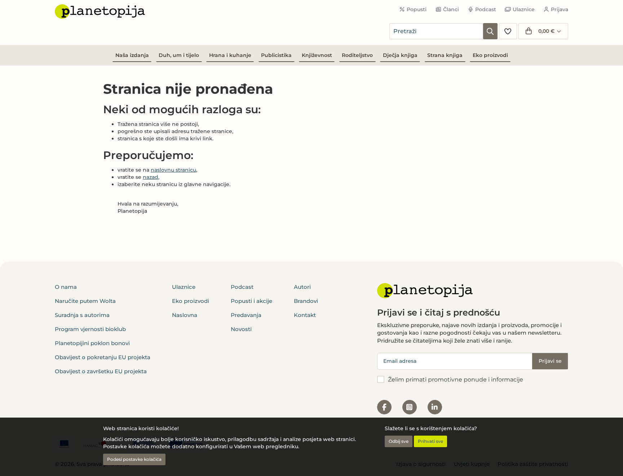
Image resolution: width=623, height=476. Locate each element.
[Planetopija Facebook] (384, 407)
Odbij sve (398, 441)
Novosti (241, 329)
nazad (150, 177)
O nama (66, 286)
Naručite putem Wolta (85, 301)
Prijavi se (550, 361)
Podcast (485, 9)
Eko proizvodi (490, 55)
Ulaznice (524, 9)
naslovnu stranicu (173, 170)
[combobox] (436, 31)
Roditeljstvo (357, 55)
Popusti (417, 9)
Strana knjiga (445, 55)
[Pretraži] (490, 31)
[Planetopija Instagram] (409, 407)
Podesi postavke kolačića (134, 459)
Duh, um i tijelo (179, 55)
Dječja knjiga (400, 55)
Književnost (317, 55)
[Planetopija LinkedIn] (435, 407)
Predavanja (246, 315)
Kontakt (305, 315)
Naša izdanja (132, 55)
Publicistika (276, 55)
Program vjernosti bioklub (90, 329)
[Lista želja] (508, 31)
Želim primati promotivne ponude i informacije (455, 379)
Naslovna (184, 315)
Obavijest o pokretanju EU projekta (102, 357)
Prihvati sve (430, 441)
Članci (451, 9)
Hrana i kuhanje (230, 55)
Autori (302, 286)
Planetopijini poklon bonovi (92, 343)
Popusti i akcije (251, 301)
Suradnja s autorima (82, 315)
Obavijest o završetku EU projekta (101, 371)
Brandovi (306, 301)
